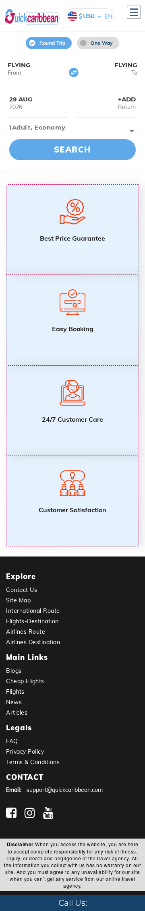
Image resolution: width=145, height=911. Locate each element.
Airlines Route (25, 631)
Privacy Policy (25, 751)
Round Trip (52, 43)
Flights (15, 691)
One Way (102, 43)
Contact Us (21, 590)
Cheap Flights (25, 681)
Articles (16, 712)
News (14, 702)
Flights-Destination (32, 621)
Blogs (14, 670)
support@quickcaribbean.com (65, 790)
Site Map (18, 600)
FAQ (12, 741)
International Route (33, 610)
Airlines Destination (33, 642)
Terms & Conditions (33, 762)
